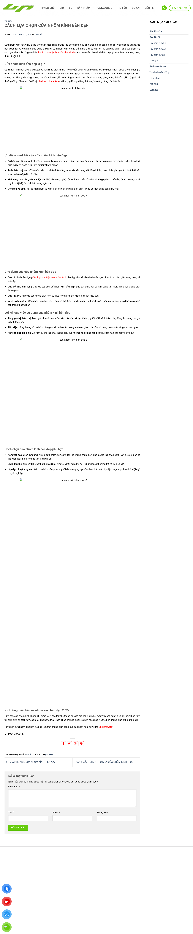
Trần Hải (39, 35)
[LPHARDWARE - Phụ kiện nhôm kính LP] (18, 7)
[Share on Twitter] (69, 743)
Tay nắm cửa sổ (157, 49)
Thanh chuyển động (159, 72)
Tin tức (122, 7)
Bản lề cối (154, 37)
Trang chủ (47, 7)
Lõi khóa (153, 89)
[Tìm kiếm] (164, 8)
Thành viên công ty (112, 867)
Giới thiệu (66, 7)
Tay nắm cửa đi (157, 54)
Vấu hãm (153, 83)
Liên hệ (149, 7)
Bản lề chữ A (156, 31)
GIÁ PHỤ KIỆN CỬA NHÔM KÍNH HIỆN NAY (32, 762)
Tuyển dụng (108, 872)
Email (56, 812)
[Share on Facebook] (63, 743)
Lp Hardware (105, 726)
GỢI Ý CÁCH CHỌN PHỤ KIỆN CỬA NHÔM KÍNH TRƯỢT (105, 762)
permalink (49, 754)
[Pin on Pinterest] (81, 743)
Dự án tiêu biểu (110, 877)
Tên (11, 812)
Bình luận (14, 786)
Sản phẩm (83, 7)
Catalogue (104, 7)
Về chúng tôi (109, 862)
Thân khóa (154, 78)
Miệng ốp (154, 60)
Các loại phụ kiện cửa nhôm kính (49, 277)
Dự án (135, 7)
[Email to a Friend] (75, 743)
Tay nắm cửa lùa (157, 43)
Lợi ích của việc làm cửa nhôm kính (56, 52)
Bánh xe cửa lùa (157, 66)
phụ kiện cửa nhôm (48, 81)
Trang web (102, 812)
